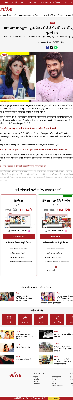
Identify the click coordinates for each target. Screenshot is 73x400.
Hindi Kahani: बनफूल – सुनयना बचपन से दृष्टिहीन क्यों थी (24, 336)
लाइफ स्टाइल (46, 2)
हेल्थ (65, 2)
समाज (23, 2)
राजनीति (5, 2)
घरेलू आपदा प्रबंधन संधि (23, 359)
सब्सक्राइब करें (18, 237)
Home (2, 15)
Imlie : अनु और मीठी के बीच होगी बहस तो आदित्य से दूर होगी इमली (24, 298)
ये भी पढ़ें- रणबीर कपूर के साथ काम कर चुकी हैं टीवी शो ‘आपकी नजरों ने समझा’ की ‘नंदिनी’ (33, 150)
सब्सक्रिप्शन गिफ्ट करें (18, 231)
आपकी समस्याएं (57, 386)
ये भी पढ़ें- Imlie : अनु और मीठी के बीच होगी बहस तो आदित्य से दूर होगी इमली (28, 128)
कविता (56, 331)
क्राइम (18, 344)
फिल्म (57, 2)
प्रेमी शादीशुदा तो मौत (23, 347)
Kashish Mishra (45, 42)
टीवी (14, 15)
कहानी (14, 2)
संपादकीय (33, 2)
